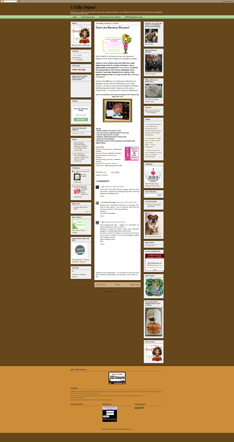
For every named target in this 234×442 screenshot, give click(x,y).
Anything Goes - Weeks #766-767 (85, 191)
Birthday (104, 175)
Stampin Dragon (107, 149)
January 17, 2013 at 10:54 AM (126, 202)
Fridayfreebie (124, 67)
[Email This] (112, 172)
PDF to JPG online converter (154, 205)
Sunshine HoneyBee (109, 202)
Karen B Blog (79, 143)
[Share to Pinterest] (118, 172)
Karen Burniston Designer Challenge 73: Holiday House (80, 146)
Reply (102, 196)
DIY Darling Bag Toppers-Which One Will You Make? (81, 157)
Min (103, 222)
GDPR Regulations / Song (133, 17)
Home (75, 17)
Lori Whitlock (79, 154)
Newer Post (101, 285)
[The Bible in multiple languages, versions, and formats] (155, 265)
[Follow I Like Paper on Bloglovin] (78, 133)
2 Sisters (105, 153)
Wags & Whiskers (108, 159)
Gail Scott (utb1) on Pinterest (153, 111)
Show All (87, 211)
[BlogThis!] (113, 172)
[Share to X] (115, 172)
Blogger (129, 429)
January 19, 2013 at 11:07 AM (115, 222)
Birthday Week (112, 155)
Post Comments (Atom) (122, 292)
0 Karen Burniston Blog (80, 208)
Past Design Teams (88, 17)
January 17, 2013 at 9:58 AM (114, 186)
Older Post (134, 285)
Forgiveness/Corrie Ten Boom (110, 17)
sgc (103, 186)
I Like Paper (82, 7)
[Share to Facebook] (117, 172)
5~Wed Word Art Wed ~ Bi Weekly (80, 187)
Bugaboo (105, 155)
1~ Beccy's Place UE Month (81, 172)
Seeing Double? (84, 175)
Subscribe (81, 119)
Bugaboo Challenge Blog (106, 86)
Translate (79, 60)
